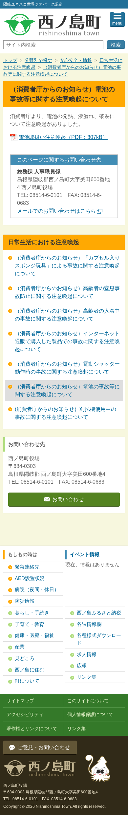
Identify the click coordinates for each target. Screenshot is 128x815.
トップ (10, 60)
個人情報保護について (90, 714)
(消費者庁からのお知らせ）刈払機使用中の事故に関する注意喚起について (65, 413)
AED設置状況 (30, 578)
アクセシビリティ (25, 714)
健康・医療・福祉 (34, 635)
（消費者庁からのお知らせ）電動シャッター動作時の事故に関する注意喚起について (67, 368)
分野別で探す (38, 60)
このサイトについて (88, 700)
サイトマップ (20, 700)
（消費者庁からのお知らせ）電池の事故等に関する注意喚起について (67, 390)
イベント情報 (84, 554)
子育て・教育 (29, 624)
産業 (20, 647)
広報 (82, 665)
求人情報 (86, 654)
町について (27, 681)
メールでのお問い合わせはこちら (56, 211)
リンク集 (86, 677)
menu (117, 23)
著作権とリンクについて (32, 728)
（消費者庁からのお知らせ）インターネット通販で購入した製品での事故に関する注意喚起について (67, 341)
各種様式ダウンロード (99, 639)
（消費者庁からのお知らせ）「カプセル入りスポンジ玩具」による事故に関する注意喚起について (67, 265)
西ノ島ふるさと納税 (99, 612)
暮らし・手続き (32, 612)
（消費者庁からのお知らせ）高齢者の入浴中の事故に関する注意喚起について (67, 314)
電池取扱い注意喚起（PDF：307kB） (63, 137)
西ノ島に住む (29, 669)
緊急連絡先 (27, 567)
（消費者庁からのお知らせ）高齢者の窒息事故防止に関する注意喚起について (67, 292)
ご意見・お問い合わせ (43, 747)
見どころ (24, 658)
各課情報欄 (89, 624)
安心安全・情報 (76, 60)
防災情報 (24, 601)
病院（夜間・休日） (37, 589)
